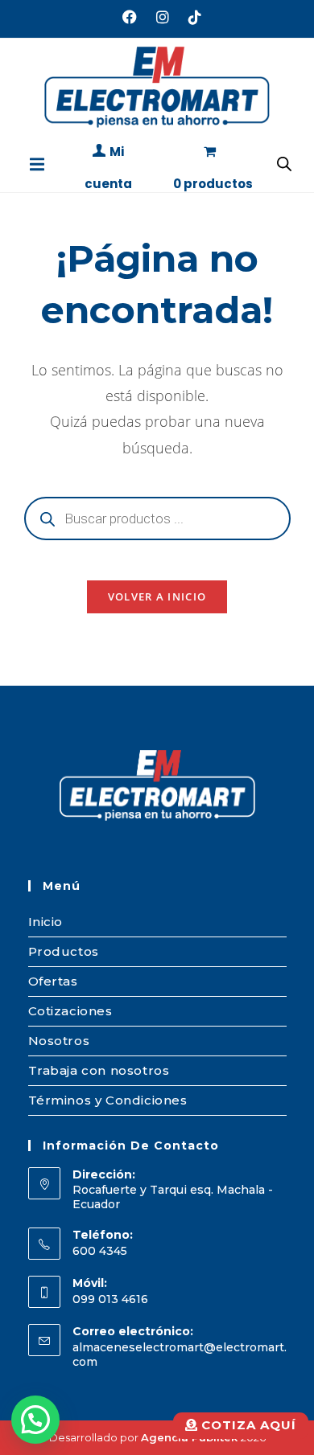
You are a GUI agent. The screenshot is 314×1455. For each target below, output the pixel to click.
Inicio (46, 921)
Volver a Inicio (157, 596)
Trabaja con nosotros (99, 1070)
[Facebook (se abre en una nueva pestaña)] (130, 17)
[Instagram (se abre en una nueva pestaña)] (163, 17)
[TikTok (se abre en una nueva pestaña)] (190, 17)
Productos (63, 951)
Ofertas (53, 981)
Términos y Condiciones (108, 1100)
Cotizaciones (70, 1010)
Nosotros (59, 1040)
